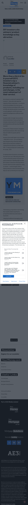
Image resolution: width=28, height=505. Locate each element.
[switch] (22, 253)
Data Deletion (6, 281)
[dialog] (14, 252)
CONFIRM (8, 276)
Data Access (14, 281)
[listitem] (14, 250)
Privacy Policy (22, 281)
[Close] (25, 224)
